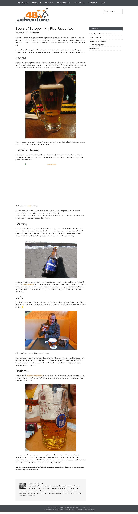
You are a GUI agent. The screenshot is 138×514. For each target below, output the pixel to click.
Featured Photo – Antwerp (97, 41)
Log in (93, 509)
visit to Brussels (28, 284)
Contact (83, 507)
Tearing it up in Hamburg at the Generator (102, 34)
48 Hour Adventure (33, 14)
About (89, 507)
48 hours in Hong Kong (96, 45)
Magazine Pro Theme (61, 509)
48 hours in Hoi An (95, 37)
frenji (29, 206)
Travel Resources (94, 48)
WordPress (87, 509)
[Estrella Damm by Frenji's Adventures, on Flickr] (50, 182)
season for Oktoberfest (34, 376)
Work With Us (76, 507)
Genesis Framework (77, 509)
